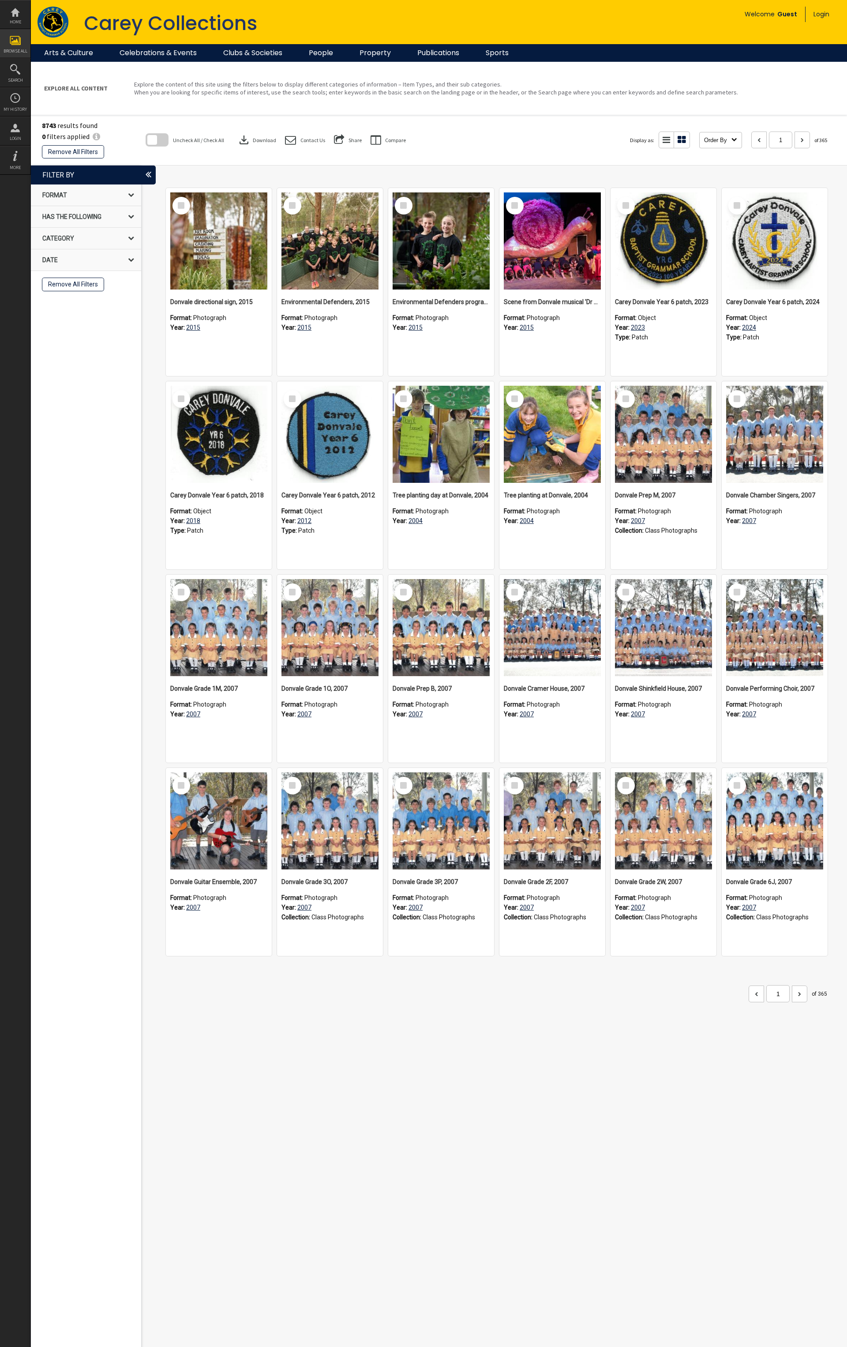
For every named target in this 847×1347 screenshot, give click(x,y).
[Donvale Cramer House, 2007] (552, 627)
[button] (305, 140)
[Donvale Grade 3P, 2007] (441, 820)
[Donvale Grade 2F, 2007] (552, 820)
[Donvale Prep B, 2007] (441, 627)
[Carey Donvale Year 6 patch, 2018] (218, 434)
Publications (438, 53)
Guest (787, 14)
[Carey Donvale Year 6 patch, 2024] (774, 241)
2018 (193, 520)
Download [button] (256, 140)
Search (15, 80)
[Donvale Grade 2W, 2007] (663, 820)
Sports (497, 53)
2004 (416, 520)
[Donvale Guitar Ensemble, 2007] (218, 820)
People (321, 53)
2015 (193, 327)
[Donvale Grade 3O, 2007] (330, 820)
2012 (304, 520)
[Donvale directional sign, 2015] (218, 241)
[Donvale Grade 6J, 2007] (774, 820)
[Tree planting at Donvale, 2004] (552, 434)
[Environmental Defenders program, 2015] (441, 241)
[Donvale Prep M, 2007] (663, 434)
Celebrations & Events (158, 53)
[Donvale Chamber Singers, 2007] (774, 434)
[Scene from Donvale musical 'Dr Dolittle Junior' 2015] (552, 241)
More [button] (15, 167)
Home (15, 22)
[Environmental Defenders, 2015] (330, 241)
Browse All (15, 51)
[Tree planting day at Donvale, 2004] (441, 434)
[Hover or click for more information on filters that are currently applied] (96, 136)
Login (15, 138)
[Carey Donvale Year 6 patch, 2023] (663, 241)
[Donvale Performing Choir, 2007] (774, 627)
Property (375, 53)
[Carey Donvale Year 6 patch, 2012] (330, 434)
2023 (638, 327)
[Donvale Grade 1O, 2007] (330, 627)
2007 (638, 520)
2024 (749, 327)
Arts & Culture (68, 53)
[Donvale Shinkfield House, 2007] (663, 627)
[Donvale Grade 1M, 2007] (218, 627)
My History (15, 109)
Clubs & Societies (252, 53)
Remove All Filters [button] (73, 151)
